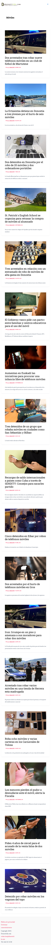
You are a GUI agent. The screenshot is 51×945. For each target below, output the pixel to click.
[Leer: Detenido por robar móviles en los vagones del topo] (25, 880)
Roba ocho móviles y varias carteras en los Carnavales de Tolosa (22, 741)
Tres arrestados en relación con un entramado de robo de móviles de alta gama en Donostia (25, 271)
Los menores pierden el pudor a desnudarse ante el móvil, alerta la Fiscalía (25, 793)
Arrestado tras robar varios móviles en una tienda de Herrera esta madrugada (24, 688)
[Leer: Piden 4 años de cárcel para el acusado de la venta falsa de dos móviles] (25, 827)
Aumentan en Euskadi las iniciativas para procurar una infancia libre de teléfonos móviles (25, 376)
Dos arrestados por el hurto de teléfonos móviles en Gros (22, 585)
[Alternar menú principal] (48, 4)
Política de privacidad (8, 922)
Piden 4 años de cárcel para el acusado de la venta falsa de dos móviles (23, 846)
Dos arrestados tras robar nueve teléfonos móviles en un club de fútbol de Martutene (23, 60)
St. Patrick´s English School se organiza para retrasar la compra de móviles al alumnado (24, 218)
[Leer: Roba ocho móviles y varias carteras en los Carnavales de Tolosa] (25, 723)
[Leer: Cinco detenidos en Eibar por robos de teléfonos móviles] (25, 520)
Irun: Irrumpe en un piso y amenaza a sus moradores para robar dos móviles (23, 635)
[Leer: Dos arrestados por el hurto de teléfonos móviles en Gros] (25, 568)
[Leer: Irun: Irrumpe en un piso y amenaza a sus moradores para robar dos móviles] (25, 616)
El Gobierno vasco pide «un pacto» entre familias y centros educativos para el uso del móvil (25, 322)
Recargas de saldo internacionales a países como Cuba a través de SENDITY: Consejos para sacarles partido (25, 482)
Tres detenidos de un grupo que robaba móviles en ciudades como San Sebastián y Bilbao (25, 429)
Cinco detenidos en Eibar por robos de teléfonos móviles (25, 537)
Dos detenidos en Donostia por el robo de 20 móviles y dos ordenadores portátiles (24, 165)
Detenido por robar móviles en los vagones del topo (24, 898)
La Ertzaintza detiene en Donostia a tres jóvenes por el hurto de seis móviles (24, 114)
